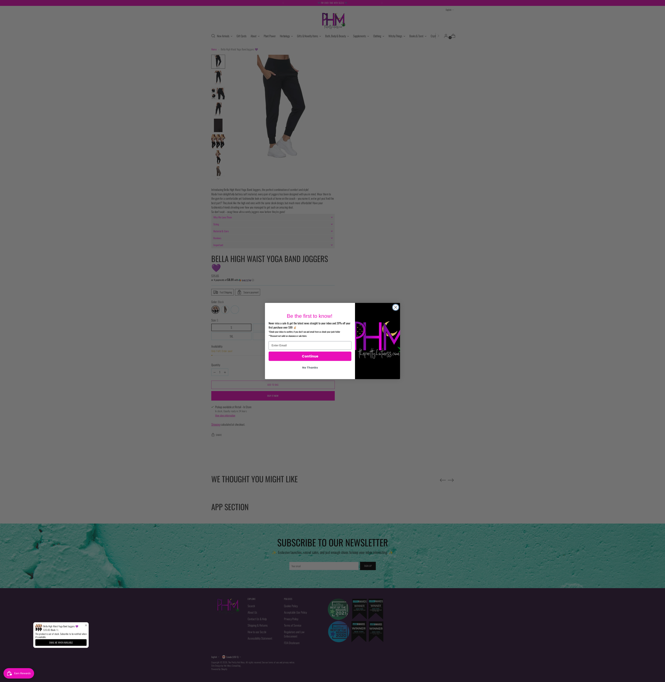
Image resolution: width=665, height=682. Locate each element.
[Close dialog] (396, 307)
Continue (310, 356)
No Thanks (310, 368)
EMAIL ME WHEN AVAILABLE (61, 642)
